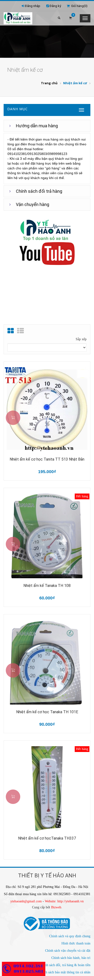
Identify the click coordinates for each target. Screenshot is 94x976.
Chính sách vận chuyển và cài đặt (67, 950)
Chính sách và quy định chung (69, 936)
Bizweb (56, 907)
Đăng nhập (32, 6)
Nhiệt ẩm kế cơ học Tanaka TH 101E (47, 712)
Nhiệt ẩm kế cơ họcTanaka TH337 (47, 838)
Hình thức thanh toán (75, 943)
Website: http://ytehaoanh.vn (64, 901)
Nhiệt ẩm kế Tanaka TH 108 (47, 585)
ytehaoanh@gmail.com (26, 901)
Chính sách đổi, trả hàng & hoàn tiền (65, 965)
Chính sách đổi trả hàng (39, 191)
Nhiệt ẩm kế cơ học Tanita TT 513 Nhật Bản (47, 459)
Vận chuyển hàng (32, 204)
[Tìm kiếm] (59, 18)
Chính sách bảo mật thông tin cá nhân (64, 972)
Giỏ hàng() (78, 6)
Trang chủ (49, 83)
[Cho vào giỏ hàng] (13, 418)
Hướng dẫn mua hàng (37, 125)
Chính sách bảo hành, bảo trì (70, 958)
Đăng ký (55, 6)
